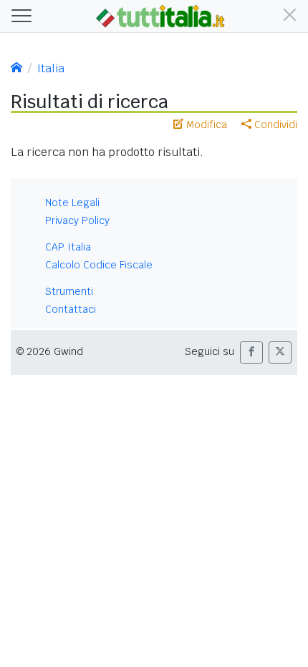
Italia (50, 68)
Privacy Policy (77, 220)
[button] (286, 16)
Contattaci (70, 309)
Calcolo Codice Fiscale (99, 264)
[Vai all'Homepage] (160, 15)
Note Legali (72, 202)
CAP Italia (68, 246)
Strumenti (69, 291)
